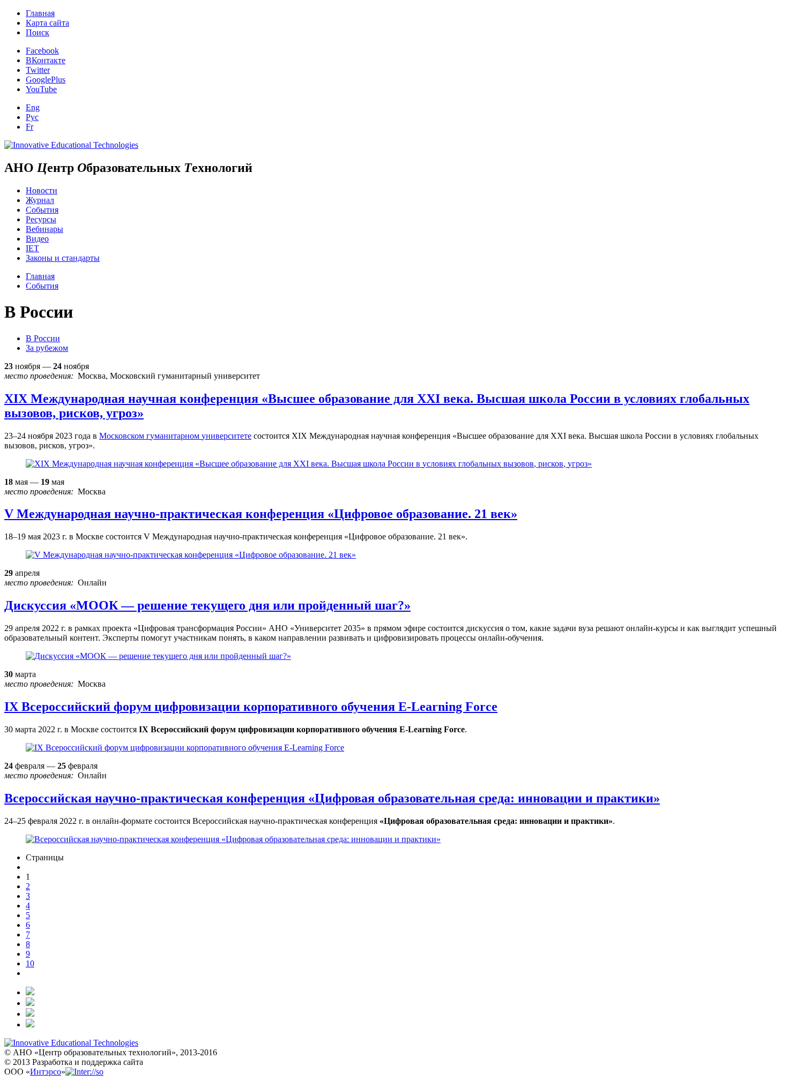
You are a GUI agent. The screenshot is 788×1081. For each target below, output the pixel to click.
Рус (32, 117)
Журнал (40, 200)
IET (32, 248)
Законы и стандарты (63, 257)
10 (30, 963)
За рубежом (47, 347)
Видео (37, 238)
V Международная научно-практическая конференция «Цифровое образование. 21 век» (260, 514)
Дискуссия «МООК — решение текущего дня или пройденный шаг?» (207, 605)
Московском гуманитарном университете (175, 435)
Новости (41, 190)
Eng (33, 107)
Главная (40, 13)
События (42, 209)
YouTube (41, 89)
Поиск (37, 32)
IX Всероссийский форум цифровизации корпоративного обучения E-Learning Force (250, 707)
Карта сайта (47, 22)
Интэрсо (45, 1071)
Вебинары (44, 229)
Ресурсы (41, 219)
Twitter (38, 69)
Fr (29, 126)
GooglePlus (45, 79)
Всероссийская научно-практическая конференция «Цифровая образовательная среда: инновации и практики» (332, 798)
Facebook (42, 50)
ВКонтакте (45, 60)
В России (43, 338)
